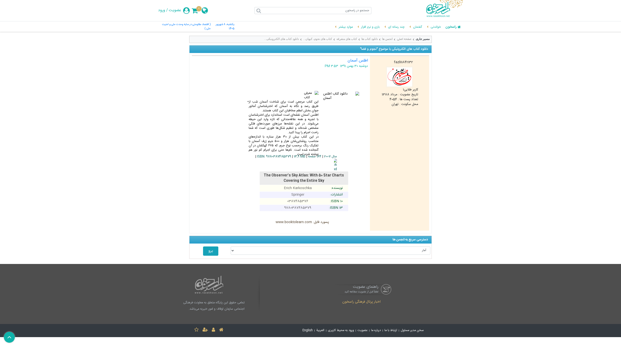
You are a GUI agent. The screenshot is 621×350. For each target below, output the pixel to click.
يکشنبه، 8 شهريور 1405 (225, 27)
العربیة (320, 330)
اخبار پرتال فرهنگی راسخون (361, 302)
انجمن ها (387, 39)
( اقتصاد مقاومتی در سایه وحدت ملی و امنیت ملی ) (186, 27)
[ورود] (213, 330)
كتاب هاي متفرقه (346, 39)
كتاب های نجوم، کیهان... (317, 39)
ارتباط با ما (390, 330)
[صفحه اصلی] (221, 330)
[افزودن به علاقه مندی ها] (196, 330)
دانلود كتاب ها (369, 39)
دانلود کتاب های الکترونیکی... (281, 39)
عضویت (175, 10)
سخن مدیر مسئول (412, 330)
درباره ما (376, 330)
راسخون (451, 27)
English (307, 330)
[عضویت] (205, 330)
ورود (161, 10)
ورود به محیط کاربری (341, 330)
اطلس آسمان (358, 60)
